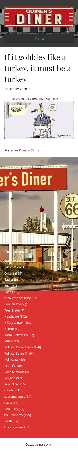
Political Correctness (18, 347)
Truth (8, 421)
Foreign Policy (14, 304)
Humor (9, 329)
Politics (9, 359)
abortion (10, 261)
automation (12, 267)
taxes (8, 403)
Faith (7, 292)
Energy (9, 285)
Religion (9, 378)
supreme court (14, 396)
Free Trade (12, 310)
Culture (9, 273)
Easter (8, 279)
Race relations (14, 372)
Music (8, 341)
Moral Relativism (16, 335)
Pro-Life (10, 366)
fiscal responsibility (17, 298)
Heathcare (11, 316)
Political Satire (29, 150)
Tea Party (11, 409)
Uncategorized (14, 427)
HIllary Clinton (14, 322)
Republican (12, 384)
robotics (10, 390)
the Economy (13, 415)
